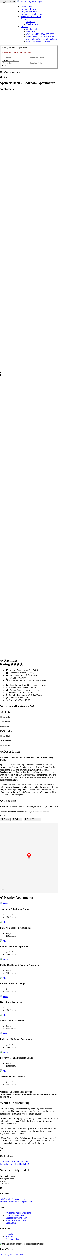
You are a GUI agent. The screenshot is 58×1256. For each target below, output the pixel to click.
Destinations (26, 6)
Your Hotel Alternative (16, 1220)
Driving (6, 819)
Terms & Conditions (15, 1215)
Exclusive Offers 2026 (31, 16)
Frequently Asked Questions (18, 1213)
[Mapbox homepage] (2, 890)
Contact (24, 26)
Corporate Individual (30, 9)
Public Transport (33, 819)
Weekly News (32, 24)
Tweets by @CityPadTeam (12, 1254)
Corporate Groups (29, 11)
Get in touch (31, 29)
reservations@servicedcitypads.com (42, 39)
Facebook (11, 1234)
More (5, 903)
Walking (17, 819)
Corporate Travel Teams (31, 14)
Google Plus (13, 1239)
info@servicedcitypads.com (38, 42)
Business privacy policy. (16, 1218)
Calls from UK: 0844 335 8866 (40, 34)
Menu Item (31, 31)
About (23, 19)
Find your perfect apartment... (15, 47)
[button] (29, 856)
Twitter (11, 1236)
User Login (11, 1223)
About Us (30, 21)
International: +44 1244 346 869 (40, 36)
